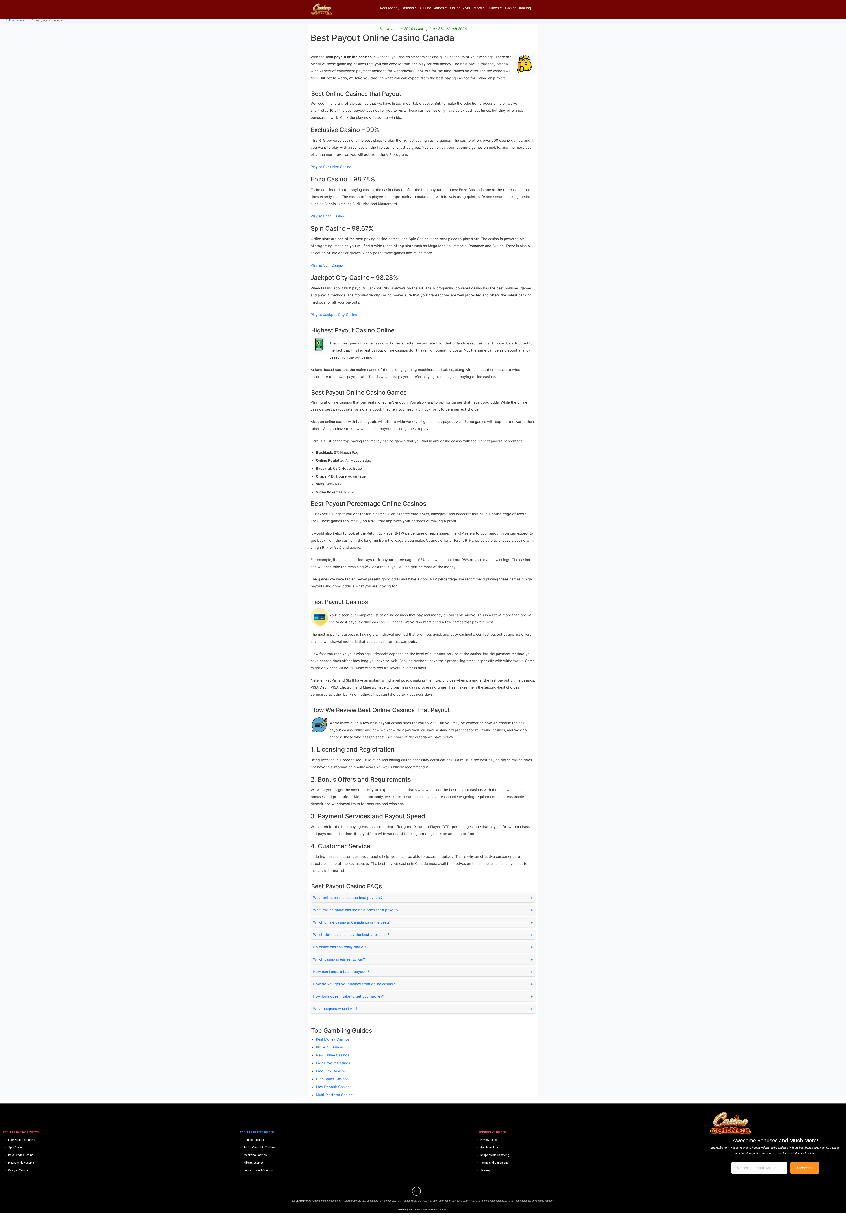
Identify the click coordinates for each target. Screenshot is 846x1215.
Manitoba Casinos (255, 1155)
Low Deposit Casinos (333, 1087)
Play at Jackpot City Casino (334, 314)
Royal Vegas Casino (20, 1155)
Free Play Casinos (331, 1071)
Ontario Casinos (254, 1139)
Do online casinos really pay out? (340, 947)
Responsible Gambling (494, 1155)
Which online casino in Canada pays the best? (351, 922)
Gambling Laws (490, 1147)
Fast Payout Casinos (333, 1063)
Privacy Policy (488, 1139)
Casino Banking (518, 8)
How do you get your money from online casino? (354, 984)
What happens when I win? (335, 1008)
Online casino (14, 20)
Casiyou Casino (18, 1170)
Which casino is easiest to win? (339, 959)
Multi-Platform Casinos (335, 1095)
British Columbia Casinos (259, 1147)
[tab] (423, 897)
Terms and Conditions (494, 1162)
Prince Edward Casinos (258, 1170)
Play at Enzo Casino (327, 216)
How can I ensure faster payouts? (341, 971)
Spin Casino (16, 1147)
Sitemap (485, 1170)
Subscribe (805, 1168)
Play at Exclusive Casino (331, 167)
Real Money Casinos (397, 8)
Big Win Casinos (329, 1047)
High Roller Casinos (332, 1079)
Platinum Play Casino (21, 1162)
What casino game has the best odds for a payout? (356, 910)
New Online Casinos (332, 1055)
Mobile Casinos (486, 8)
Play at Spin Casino (327, 265)
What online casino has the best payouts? (347, 897)
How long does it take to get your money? (348, 996)
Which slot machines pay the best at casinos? (351, 934)
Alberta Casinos (254, 1162)
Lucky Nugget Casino (21, 1139)
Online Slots (460, 8)
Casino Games (432, 8)
